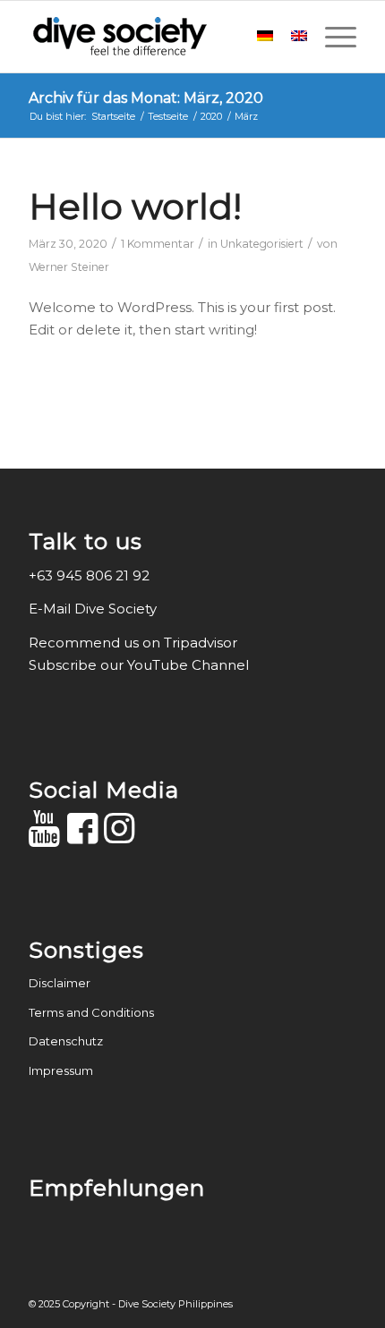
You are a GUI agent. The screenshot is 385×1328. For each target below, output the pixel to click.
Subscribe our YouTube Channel (139, 664)
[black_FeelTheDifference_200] (159, 36)
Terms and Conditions (91, 1012)
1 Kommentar (157, 243)
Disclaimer (59, 983)
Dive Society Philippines (175, 1304)
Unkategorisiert (262, 243)
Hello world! (135, 206)
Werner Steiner (69, 267)
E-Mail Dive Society (94, 608)
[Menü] (331, 36)
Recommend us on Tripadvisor (133, 642)
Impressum (61, 1070)
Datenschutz (66, 1041)
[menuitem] (331, 36)
